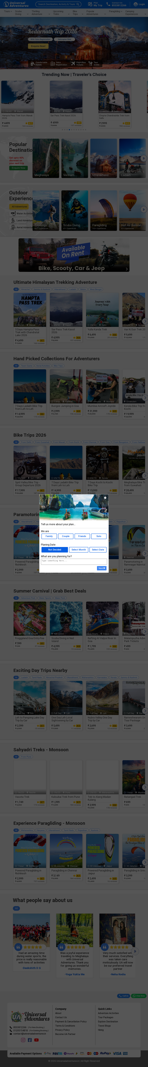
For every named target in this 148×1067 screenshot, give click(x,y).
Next (101, 568)
